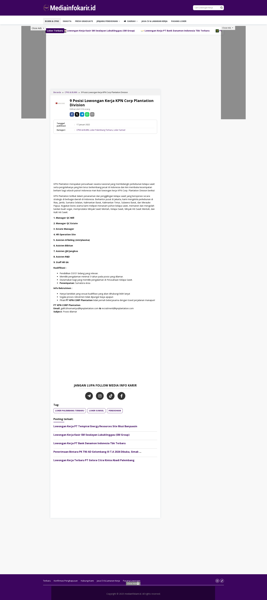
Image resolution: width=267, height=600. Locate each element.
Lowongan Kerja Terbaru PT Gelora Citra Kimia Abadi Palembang (93, 460)
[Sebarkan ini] (72, 114)
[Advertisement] (133, 61)
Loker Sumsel (119, 130)
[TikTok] (110, 396)
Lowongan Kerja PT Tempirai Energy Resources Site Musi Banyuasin (95, 426)
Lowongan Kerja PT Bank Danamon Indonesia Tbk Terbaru (142, 30)
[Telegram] (82, 114)
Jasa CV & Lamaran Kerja (154, 21)
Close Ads (37, 28)
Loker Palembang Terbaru (101, 130)
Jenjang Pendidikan (107, 21)
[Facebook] (121, 396)
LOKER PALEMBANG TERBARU (69, 410)
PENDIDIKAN (115, 410)
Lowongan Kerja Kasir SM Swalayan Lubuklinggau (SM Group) (91, 434)
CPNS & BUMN (82, 130)
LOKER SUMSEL (96, 410)
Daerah (131, 21)
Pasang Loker (178, 21)
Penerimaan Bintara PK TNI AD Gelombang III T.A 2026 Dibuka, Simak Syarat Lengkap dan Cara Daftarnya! (119, 451)
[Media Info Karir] (70, 7)
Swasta (67, 21)
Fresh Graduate (84, 21)
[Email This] (92, 114)
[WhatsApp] (87, 114)
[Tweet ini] (77, 114)
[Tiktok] (222, 581)
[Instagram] (100, 396)
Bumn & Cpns (52, 21)
